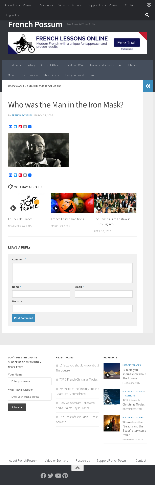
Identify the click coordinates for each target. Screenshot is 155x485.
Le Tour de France (20, 219)
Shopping (49, 75)
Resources (46, 5)
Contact (130, 5)
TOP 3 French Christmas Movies (78, 379)
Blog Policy (12, 15)
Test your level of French (81, 75)
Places (132, 65)
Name (16, 287)
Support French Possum (103, 5)
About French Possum (19, 5)
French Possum (35, 24)
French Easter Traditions (67, 219)
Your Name (15, 374)
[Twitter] (50, 476)
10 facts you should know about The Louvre (135, 374)
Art (121, 65)
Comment (19, 259)
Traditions (14, 65)
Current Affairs (50, 65)
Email (79, 287)
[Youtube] (58, 476)
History (31, 65)
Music (11, 75)
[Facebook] (43, 476)
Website (17, 301)
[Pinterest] (65, 476)
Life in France (29, 75)
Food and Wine (75, 65)
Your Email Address (21, 390)
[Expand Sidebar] (148, 86)
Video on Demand (70, 5)
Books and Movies (101, 65)
